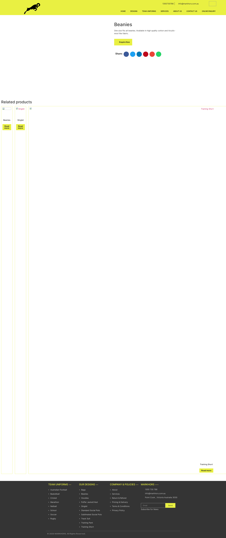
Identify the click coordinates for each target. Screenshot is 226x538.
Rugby (53, 518)
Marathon (54, 502)
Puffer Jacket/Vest (89, 502)
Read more (6, 127)
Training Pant (87, 523)
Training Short (87, 527)
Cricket (53, 498)
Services (116, 494)
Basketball (55, 494)
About (114, 490)
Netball (53, 506)
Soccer (53, 514)
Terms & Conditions (120, 506)
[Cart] (212, 3)
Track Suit (85, 518)
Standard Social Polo (90, 510)
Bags (83, 490)
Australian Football (58, 490)
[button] (123, 42)
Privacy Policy (118, 510)
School (53, 510)
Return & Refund (119, 498)
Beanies (84, 494)
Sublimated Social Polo (91, 514)
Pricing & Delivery (120, 502)
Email (143, 502)
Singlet (84, 506)
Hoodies (85, 498)
